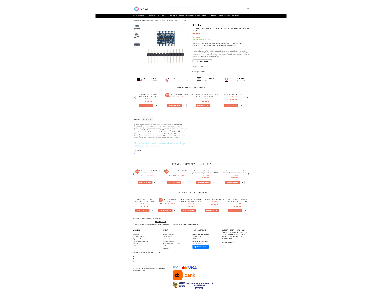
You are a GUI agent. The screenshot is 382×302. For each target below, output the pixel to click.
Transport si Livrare (168, 234)
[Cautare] (197, 9)
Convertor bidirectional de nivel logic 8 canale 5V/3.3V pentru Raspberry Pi (205, 95)
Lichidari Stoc (200, 16)
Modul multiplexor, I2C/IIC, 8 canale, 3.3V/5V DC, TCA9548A (238, 200)
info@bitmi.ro (229, 243)
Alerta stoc (203, 61)
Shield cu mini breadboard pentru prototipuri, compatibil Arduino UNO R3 (205, 172)
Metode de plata (167, 236)
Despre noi (136, 234)
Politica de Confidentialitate (190, 225)
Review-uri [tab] (147, 119)
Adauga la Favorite (199, 72)
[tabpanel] (166, 46)
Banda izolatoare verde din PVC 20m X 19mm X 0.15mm (147, 172)
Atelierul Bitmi (224, 16)
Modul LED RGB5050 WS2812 (233, 94)
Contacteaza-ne (202, 247)
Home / (135, 21)
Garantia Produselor (169, 241)
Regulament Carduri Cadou (141, 239)
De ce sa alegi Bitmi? (169, 16)
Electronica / (142, 21)
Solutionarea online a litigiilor (171, 243)
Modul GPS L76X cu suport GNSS (177, 94)
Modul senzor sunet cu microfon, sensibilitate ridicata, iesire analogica (234, 172)
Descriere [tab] (137, 119)
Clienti (165, 230)
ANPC (164, 246)
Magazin (136, 230)
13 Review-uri (205, 33)
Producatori (154, 16)
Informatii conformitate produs (143, 154)
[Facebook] (133, 256)
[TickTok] (133, 261)
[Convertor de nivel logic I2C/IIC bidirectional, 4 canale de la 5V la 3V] (166, 46)
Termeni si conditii (138, 236)
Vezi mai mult (139, 150)
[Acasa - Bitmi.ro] (143, 8)
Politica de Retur (167, 239)
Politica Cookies (137, 243)
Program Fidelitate (186, 16)
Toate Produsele (139, 16)
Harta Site (166, 248)
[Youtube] (133, 259)
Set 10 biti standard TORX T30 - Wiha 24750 (176, 172)
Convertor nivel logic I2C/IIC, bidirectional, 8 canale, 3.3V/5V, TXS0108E (148, 95)
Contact (235, 16)
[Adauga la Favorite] (156, 105)
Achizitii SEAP (212, 16)
